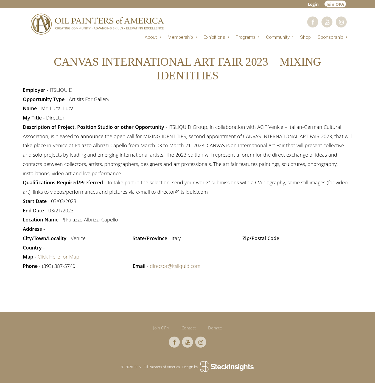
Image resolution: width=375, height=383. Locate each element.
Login (313, 4)
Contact (188, 328)
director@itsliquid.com (175, 266)
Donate (215, 328)
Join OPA (335, 4)
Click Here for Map (58, 256)
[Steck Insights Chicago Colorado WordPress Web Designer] (226, 366)
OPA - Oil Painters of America (97, 24)
